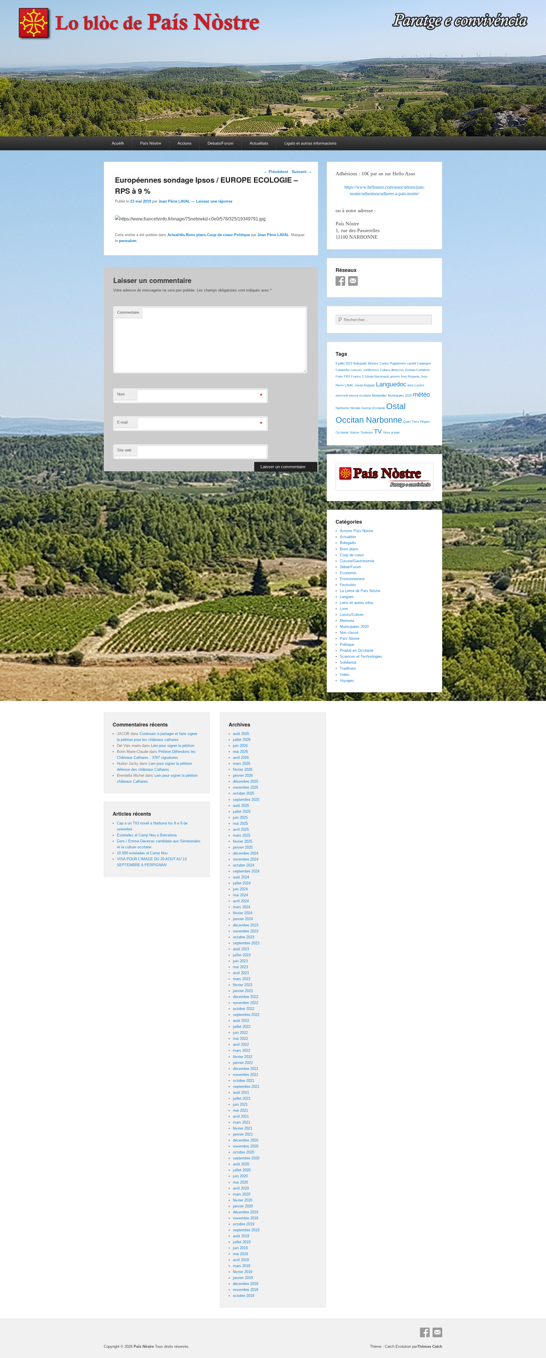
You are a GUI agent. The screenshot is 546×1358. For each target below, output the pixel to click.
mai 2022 (240, 1038)
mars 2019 (241, 1266)
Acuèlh (118, 143)
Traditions (348, 668)
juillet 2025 (242, 811)
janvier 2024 (243, 919)
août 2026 (241, 734)
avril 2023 (241, 973)
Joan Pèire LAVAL (174, 201)
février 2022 (242, 1057)
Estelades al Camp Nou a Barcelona (147, 835)
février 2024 (242, 913)
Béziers (373, 363)
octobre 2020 (243, 1152)
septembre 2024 (246, 871)
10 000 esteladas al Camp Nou (142, 853)
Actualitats (259, 143)
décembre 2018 (245, 1284)
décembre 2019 (245, 1212)
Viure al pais (391, 432)
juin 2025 (240, 817)
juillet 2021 (242, 1098)
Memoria (347, 620)
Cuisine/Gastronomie (357, 561)
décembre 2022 (245, 997)
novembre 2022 (245, 1003)
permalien (127, 241)
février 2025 (242, 841)
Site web (124, 450)
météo (421, 394)
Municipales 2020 (400, 395)
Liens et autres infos (356, 603)
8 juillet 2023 (344, 363)
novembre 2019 (245, 1218)
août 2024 (241, 877)
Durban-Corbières (417, 370)
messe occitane (360, 395)
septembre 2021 (246, 1086)
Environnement (352, 579)
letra (410, 385)
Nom (121, 394)
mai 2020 (240, 1182)
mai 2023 (240, 967)
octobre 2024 (243, 865)
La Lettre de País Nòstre (360, 591)
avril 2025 (241, 829)
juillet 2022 (242, 1026)
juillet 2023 (242, 955)
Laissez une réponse (214, 201)
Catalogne (424, 363)
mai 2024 (240, 895)
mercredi (342, 395)
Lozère (419, 385)
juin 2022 (240, 1032)
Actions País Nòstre (356, 531)
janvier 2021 (243, 1134)
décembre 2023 (245, 925)
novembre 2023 (245, 931)
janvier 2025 (243, 847)
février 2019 (242, 1272)
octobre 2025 (243, 793)
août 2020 (241, 1164)
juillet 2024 (242, 883)
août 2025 (241, 805)
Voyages (347, 680)
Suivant (302, 171)
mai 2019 (240, 1254)
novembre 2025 (245, 787)
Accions (184, 143)
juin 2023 (240, 961)
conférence (371, 370)
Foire (339, 376)
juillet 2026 (242, 740)
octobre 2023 (243, 937)
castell (411, 363)
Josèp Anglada (365, 385)
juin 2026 (240, 745)
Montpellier (379, 395)
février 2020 (242, 1200)
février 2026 (242, 769)
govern (395, 376)
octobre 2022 (243, 1009)
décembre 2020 (245, 1140)
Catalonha (342, 370)
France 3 (357, 376)
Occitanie (378, 408)
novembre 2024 (245, 859)
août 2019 (241, 1236)
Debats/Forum (220, 143)
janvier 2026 (243, 775)
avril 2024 (241, 901)
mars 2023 (241, 979)
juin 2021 (240, 1104)
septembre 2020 (246, 1158)
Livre (344, 609)
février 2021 (242, 1128)
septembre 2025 (246, 799)
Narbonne (342, 408)
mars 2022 (241, 1050)
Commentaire (128, 312)
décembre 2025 (245, 781)
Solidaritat (348, 662)
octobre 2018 (243, 1296)
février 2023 (242, 985)
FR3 (347, 376)
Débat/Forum (350, 567)
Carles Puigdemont (393, 363)
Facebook (340, 281)
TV (378, 431)
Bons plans (196, 235)
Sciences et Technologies (361, 656)
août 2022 (241, 1020)
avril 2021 (241, 1116)
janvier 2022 (243, 1063)
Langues (347, 597)
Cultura (385, 370)
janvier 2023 (243, 991)
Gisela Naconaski (377, 376)
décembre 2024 (245, 853)
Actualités (176, 235)
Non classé (349, 632)
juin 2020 (240, 1176)
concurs (356, 370)
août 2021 (241, 1092)
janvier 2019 (243, 1278)
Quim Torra (411, 421)
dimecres (397, 370)
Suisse (354, 432)
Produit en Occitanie (356, 650)
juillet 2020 (242, 1170)
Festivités (348, 585)
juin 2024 (240, 889)
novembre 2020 (245, 1146)
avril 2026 (241, 757)
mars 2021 (241, 1122)
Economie (348, 573)
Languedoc (391, 384)
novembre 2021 (245, 1074)
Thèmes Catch (429, 1346)
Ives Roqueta (410, 376)
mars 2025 (241, 835)
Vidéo (344, 674)
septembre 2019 (246, 1230)
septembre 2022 (246, 1015)
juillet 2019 (242, 1242)
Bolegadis (360, 363)
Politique (242, 235)
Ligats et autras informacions (310, 143)
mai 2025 (240, 823)
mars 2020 (241, 1194)
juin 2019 (240, 1248)
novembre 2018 (245, 1290)
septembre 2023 (246, 943)
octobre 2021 (243, 1080)
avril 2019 (241, 1260)
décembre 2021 (245, 1069)
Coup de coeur (220, 235)
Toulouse (366, 432)
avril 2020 (241, 1188)
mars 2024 (241, 907)
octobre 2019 (243, 1224)
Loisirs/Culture (351, 615)
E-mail (122, 422)
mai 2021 (240, 1110)
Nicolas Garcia (360, 408)
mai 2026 (240, 751)
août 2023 (241, 949)
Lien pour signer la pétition (172, 745)
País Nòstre (150, 143)
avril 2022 (241, 1044)
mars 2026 (241, 763)
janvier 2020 (243, 1206)
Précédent (276, 171)
